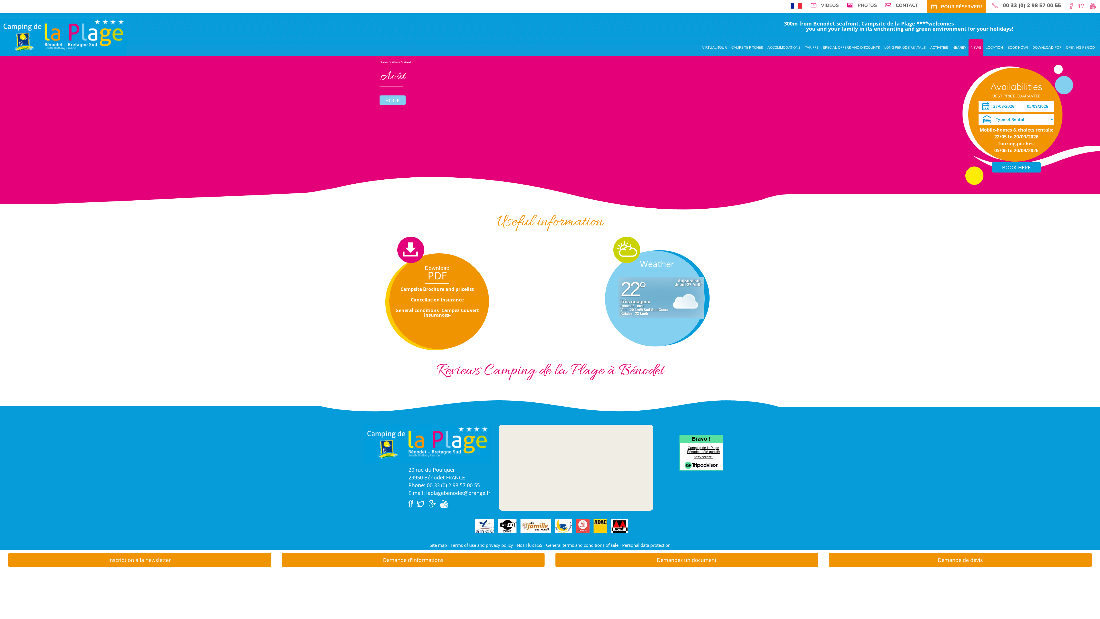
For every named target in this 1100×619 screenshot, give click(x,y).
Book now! (1017, 47)
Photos (867, 5)
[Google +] (434, 503)
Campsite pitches (747, 47)
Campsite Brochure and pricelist (437, 289)
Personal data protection (646, 545)
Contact (907, 5)
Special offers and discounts (851, 47)
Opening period (1080, 47)
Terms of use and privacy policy (482, 545)
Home (384, 62)
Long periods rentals (905, 47)
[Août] (63, 36)
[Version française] (796, 5)
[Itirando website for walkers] (582, 526)
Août (407, 62)
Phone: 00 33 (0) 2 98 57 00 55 (444, 485)
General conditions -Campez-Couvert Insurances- (437, 312)
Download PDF (1046, 47)
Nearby (959, 47)
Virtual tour (714, 47)
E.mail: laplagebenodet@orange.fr (449, 492)
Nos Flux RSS (529, 545)
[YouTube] (1095, 5)
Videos (830, 5)
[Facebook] (1073, 5)
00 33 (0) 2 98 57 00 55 (1032, 5)
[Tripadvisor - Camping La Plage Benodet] (701, 452)
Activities (939, 47)
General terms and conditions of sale (582, 545)
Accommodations (783, 47)
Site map (438, 545)
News (976, 47)
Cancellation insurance (437, 300)
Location (994, 47)
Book (392, 100)
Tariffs (811, 47)
